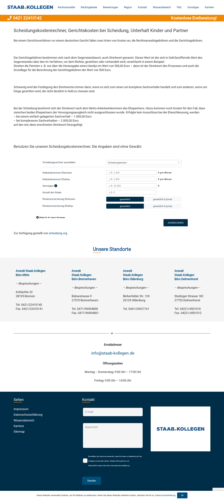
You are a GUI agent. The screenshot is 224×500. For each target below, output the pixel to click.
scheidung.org (58, 233)
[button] (98, 7)
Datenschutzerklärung (28, 414)
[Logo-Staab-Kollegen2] (30, 7)
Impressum (21, 409)
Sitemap (19, 431)
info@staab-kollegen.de (112, 353)
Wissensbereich (24, 420)
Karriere (19, 426)
